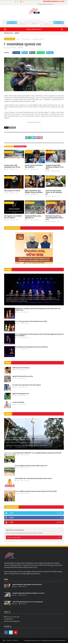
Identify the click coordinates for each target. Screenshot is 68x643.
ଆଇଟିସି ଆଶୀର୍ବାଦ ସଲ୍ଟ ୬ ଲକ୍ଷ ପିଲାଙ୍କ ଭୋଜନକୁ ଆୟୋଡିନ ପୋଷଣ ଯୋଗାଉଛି (33, 478)
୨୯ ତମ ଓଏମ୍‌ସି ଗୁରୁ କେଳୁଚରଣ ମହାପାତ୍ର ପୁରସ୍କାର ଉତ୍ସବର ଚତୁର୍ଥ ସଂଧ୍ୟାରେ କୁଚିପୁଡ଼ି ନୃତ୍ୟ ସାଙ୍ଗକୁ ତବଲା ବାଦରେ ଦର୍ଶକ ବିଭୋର (39, 334)
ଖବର (6, 579)
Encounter (12, 127)
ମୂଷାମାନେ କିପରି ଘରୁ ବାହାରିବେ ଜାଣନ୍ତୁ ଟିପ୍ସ (22, 376)
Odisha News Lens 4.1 (20, 146)
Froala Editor (37, 122)
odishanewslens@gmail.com (12, 621)
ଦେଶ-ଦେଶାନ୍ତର (9, 39)
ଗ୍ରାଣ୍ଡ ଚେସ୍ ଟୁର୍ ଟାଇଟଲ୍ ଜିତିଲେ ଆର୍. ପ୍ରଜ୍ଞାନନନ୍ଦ (34, 166)
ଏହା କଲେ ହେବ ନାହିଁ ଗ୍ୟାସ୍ (18, 402)
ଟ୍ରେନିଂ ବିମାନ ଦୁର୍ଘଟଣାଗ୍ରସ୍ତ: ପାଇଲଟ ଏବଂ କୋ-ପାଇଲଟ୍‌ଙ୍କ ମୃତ (54, 192)
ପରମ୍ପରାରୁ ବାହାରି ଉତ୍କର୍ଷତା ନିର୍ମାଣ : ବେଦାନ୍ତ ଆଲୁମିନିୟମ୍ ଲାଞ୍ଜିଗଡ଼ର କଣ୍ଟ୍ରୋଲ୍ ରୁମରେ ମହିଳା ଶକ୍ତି (38, 453)
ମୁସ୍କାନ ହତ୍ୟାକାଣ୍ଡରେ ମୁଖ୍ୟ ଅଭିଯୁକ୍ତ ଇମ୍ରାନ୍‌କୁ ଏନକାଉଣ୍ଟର (34, 191)
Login (51, 4)
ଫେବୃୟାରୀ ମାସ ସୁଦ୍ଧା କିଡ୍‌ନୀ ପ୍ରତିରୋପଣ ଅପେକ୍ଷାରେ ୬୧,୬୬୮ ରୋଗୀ (55, 167)
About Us (16, 640)
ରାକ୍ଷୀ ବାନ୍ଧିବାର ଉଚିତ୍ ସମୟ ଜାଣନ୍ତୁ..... (21, 367)
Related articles (9, 146)
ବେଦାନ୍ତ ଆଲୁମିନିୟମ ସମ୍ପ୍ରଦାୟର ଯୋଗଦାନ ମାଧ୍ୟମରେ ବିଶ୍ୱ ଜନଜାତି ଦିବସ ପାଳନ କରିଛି (36, 491)
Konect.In (63, 640)
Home (3, 640)
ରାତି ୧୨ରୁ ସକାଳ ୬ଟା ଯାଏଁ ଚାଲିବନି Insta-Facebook (13, 216)
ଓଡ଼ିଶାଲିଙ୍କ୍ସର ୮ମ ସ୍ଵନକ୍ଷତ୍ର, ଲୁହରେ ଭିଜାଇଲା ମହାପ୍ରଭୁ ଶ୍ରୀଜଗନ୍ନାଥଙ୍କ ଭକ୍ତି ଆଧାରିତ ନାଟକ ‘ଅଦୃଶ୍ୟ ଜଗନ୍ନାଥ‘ (37, 309)
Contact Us (9, 640)
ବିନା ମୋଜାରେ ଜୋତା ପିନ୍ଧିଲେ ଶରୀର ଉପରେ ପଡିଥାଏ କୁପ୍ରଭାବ (26, 385)
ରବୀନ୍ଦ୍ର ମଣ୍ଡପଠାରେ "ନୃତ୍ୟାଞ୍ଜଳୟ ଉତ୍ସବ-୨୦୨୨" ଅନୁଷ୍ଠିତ (24, 295)
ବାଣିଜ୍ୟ (8, 414)
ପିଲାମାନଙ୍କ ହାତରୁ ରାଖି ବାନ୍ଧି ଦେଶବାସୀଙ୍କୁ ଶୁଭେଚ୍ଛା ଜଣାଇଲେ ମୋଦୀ (54, 217)
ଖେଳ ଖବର (28, 152)
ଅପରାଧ (28, 177)
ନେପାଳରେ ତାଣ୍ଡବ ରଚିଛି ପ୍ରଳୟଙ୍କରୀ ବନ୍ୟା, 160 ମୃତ (12, 166)
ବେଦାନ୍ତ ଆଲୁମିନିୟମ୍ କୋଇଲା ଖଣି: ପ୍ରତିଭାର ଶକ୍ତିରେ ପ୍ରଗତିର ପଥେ (31, 465)
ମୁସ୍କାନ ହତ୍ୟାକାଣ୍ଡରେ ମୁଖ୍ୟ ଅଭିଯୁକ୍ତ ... (27, 33)
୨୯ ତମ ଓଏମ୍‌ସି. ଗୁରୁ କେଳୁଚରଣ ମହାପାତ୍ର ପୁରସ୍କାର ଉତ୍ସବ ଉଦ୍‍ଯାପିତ (31, 321)
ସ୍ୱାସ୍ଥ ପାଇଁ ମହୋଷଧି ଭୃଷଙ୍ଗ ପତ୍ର (20, 393)
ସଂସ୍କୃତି (7, 269)
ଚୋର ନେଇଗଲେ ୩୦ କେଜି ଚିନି (12, 190)
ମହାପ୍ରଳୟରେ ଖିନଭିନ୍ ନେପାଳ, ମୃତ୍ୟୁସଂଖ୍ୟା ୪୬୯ (33, 216)
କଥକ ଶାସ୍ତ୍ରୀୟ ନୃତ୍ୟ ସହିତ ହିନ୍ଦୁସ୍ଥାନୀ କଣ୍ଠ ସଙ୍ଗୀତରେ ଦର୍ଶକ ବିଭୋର (31, 347)
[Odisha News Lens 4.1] (10, 555)
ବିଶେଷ (7, 363)
